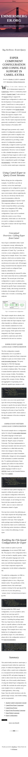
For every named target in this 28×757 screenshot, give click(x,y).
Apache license (19, 109)
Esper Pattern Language (12, 713)
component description (8, 200)
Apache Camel (11, 94)
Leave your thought (14, 723)
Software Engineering (19, 82)
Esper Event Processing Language (15, 710)
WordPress (14, 746)
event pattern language (19, 433)
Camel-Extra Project (11, 708)
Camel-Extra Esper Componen (14, 705)
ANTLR (3, 471)
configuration (5, 550)
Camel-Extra (5, 91)
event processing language (9, 361)
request (6, 97)
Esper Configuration (11, 715)
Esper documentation (10, 639)
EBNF (10, 474)
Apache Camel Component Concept (16, 703)
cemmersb (22, 79)
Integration (10, 82)
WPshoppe (14, 749)
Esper (13, 112)
